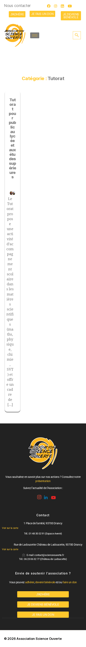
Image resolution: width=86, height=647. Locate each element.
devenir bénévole (45, 582)
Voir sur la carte (10, 528)
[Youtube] (71, 6)
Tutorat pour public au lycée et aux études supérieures (12, 138)
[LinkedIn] (64, 6)
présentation (43, 481)
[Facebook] (50, 6)
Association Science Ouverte (39, 639)
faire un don (70, 582)
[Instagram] (57, 6)
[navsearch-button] (77, 35)
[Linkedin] (45, 496)
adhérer (29, 582)
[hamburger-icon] (34, 35)
